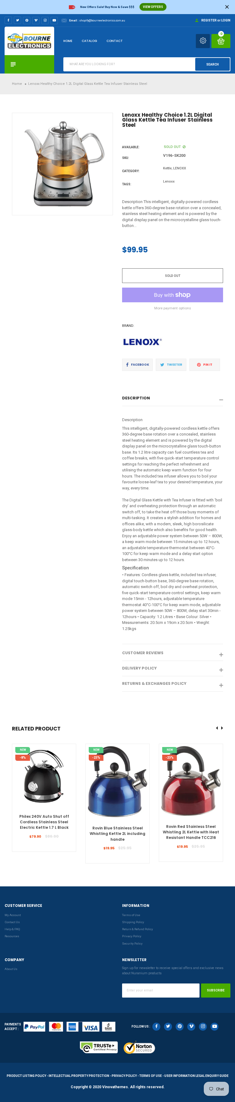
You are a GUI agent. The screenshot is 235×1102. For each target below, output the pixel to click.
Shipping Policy (133, 922)
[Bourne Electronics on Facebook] (8, 20)
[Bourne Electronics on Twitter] (17, 20)
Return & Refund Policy (137, 929)
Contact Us (12, 922)
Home (67, 41)
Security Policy (132, 943)
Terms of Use (131, 915)
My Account (13, 915)
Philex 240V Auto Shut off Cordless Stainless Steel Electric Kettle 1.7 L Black (44, 822)
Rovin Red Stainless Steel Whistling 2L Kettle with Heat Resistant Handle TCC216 (191, 832)
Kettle (167, 168)
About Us (11, 969)
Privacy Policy (131, 936)
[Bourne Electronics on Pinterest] (26, 20)
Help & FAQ (12, 929)
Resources (12, 936)
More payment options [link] (172, 308)
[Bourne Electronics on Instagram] (45, 20)
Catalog (89, 41)
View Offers (153, 7)
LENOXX (179, 168)
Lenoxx (169, 181)
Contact (114, 41)
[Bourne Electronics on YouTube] (54, 20)
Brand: (128, 326)
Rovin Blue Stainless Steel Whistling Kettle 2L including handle (117, 833)
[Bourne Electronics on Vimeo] (35, 20)
